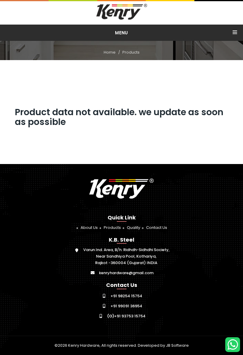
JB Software (177, 345)
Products (131, 52)
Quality (133, 227)
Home (110, 52)
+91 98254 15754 (126, 296)
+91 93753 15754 (126, 316)
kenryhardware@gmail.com (126, 273)
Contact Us (156, 227)
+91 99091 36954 (126, 306)
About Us (89, 227)
